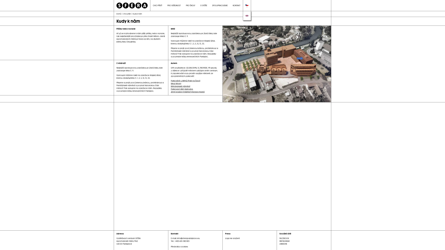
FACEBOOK (284, 238)
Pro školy (190, 5)
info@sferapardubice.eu (188, 238)
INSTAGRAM (284, 241)
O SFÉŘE (203, 5)
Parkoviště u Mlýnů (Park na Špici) (185, 81)
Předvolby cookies (179, 247)
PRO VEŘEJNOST (174, 5)
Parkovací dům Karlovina (182, 89)
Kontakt (236, 5)
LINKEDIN (283, 244)
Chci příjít (127, 14)
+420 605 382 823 (182, 241)
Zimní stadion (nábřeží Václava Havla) (188, 92)
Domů (118, 14)
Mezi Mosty (176, 84)
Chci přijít (157, 5)
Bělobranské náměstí (180, 86)
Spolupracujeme (220, 5)
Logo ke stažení (232, 238)
